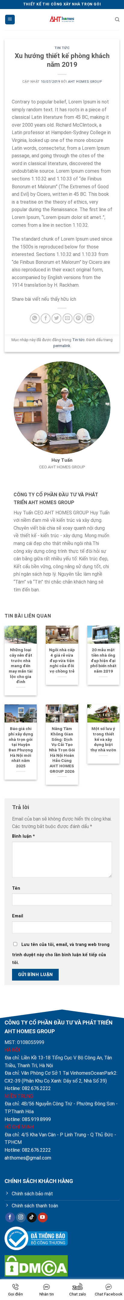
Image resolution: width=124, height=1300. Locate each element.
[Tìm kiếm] (117, 19)
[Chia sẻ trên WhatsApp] (35, 318)
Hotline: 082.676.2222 (28, 1088)
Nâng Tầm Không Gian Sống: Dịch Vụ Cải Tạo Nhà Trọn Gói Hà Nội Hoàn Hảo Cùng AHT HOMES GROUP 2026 (62, 749)
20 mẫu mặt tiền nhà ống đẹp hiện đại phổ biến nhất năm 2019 (103, 660)
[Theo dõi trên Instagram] (21, 1217)
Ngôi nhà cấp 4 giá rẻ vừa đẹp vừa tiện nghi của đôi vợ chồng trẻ (62, 660)
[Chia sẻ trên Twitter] (56, 318)
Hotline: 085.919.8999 (28, 1119)
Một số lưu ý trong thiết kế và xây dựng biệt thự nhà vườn (103, 739)
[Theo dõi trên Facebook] (10, 1217)
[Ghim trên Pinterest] (78, 318)
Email (17, 916)
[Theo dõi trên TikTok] (32, 1217)
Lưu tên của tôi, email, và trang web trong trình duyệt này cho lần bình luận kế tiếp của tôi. (61, 953)
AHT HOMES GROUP (85, 82)
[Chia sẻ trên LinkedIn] (89, 318)
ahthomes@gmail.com (28, 1158)
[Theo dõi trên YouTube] (43, 1217)
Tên (16, 888)
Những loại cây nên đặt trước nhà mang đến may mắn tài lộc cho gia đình (21, 665)
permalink (61, 345)
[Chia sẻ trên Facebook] (46, 318)
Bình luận (23, 836)
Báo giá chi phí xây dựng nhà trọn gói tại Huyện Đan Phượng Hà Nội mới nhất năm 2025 (20, 747)
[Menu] (10, 20)
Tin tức (62, 48)
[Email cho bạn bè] (68, 318)
